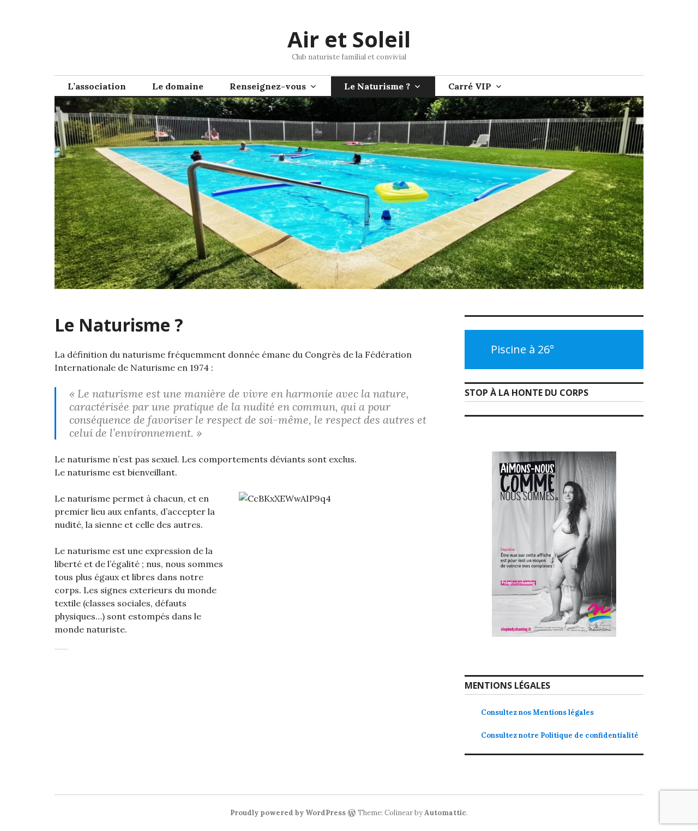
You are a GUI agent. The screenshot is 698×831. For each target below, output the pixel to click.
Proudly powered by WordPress (288, 812)
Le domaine (177, 86)
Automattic (445, 812)
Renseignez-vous (268, 86)
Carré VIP (469, 86)
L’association (97, 86)
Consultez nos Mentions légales (537, 712)
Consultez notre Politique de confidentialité (560, 735)
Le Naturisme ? (377, 86)
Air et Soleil (349, 39)
